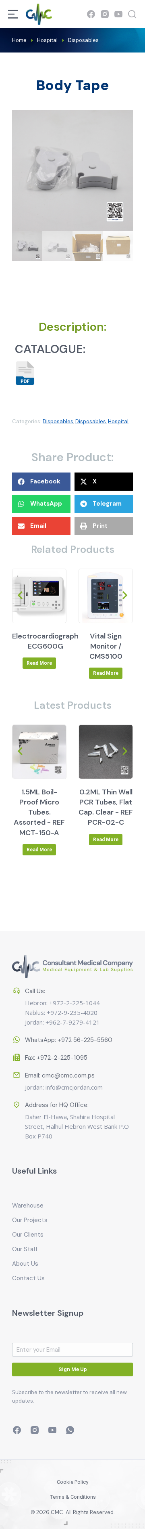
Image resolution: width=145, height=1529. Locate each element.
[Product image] (39, 596)
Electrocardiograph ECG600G (45, 641)
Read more (39, 663)
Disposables (58, 421)
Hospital (118, 421)
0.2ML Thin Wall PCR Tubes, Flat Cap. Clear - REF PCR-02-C (106, 807)
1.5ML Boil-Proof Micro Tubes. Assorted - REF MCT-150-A (39, 812)
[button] (41, 482)
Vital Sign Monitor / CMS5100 (105, 646)
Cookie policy (72, 1482)
